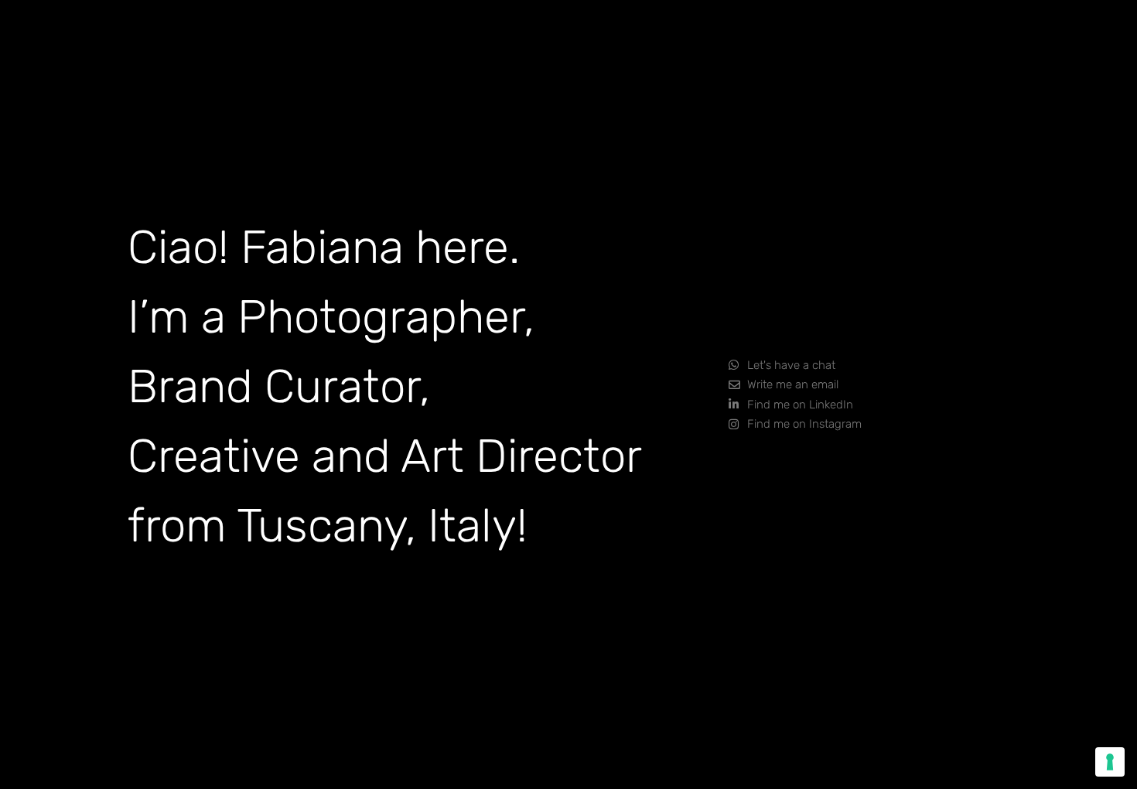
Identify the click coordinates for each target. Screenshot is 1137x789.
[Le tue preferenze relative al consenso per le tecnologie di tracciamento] (1110, 762)
